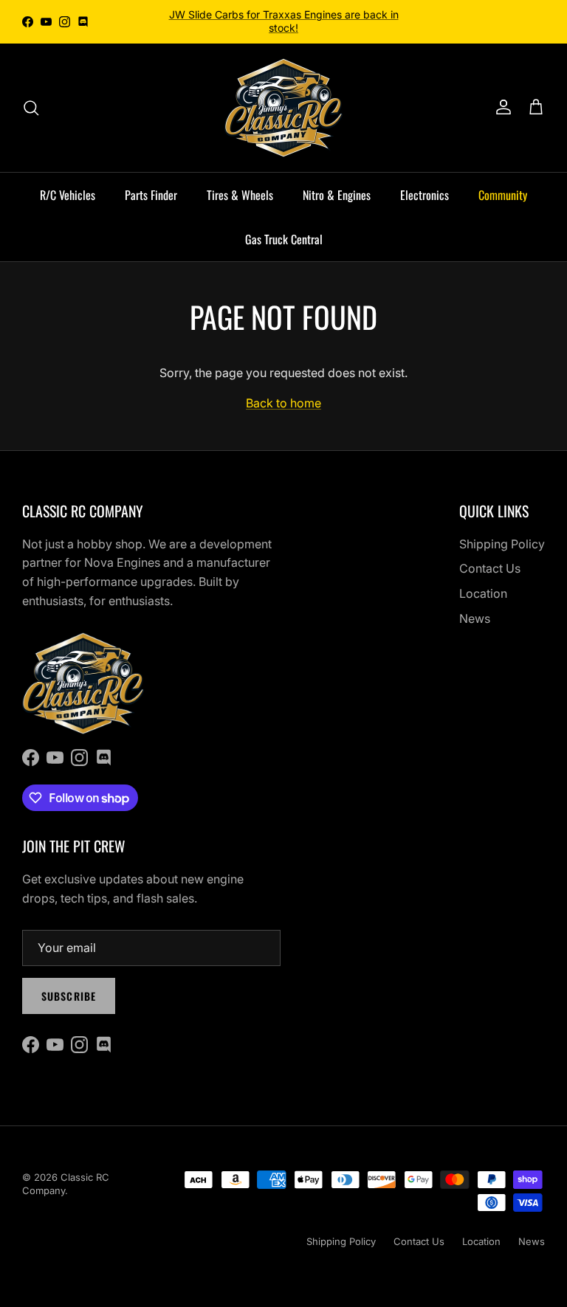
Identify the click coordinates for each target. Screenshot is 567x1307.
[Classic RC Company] (283, 107)
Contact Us (489, 568)
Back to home (283, 403)
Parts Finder (151, 195)
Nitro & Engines (337, 195)
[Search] (31, 108)
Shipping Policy (502, 544)
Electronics (424, 195)
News (474, 618)
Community (502, 195)
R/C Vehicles (67, 195)
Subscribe (68, 996)
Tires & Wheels (240, 195)
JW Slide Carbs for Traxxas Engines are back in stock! (284, 21)
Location (483, 593)
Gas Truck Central (284, 239)
